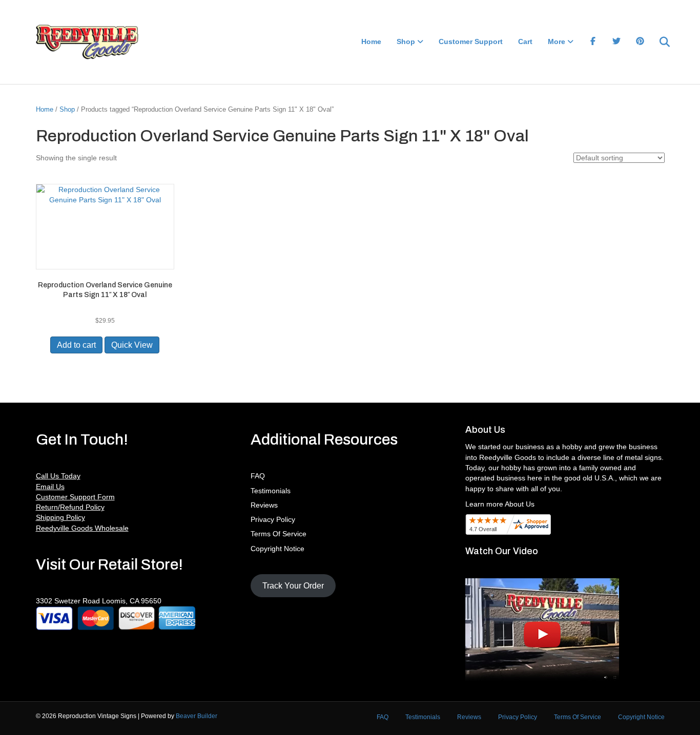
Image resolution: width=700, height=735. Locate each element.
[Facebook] (593, 42)
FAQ (258, 476)
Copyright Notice (277, 548)
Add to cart (76, 345)
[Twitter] (616, 42)
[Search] (658, 42)
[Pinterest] (640, 42)
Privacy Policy (273, 519)
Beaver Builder (196, 716)
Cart (525, 41)
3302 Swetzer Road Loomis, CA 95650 (98, 601)
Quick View (132, 345)
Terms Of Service (278, 534)
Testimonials (271, 491)
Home (371, 41)
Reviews (264, 505)
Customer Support (471, 41)
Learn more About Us (499, 504)
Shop (406, 41)
